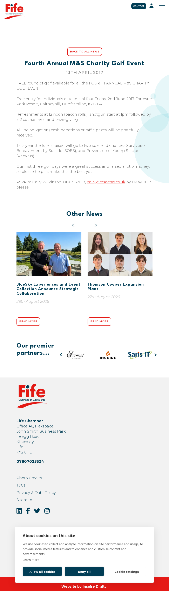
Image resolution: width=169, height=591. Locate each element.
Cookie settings (127, 572)
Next (93, 225)
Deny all (84, 572)
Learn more (31, 560)
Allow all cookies (42, 572)
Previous (76, 225)
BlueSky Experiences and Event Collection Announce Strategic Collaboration (48, 289)
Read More (28, 321)
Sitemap (24, 500)
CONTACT (138, 6)
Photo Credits (29, 478)
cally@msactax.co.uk (106, 182)
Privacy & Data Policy (36, 492)
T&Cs (21, 485)
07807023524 (30, 461)
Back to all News (84, 51)
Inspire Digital (95, 587)
